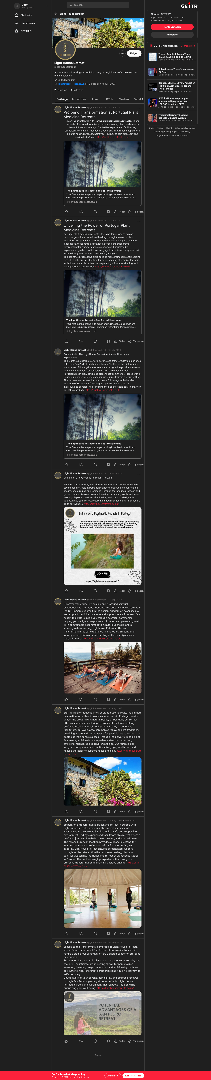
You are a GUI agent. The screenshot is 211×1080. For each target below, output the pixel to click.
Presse (160, 128)
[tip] (99, 212)
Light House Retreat (75, 107)
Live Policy (185, 131)
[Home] (172, 5)
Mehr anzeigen (188, 46)
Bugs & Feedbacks (165, 135)
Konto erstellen (133, 1075)
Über (151, 128)
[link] (114, 107)
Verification (182, 135)
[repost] (84, 212)
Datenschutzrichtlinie (185, 128)
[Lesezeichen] (108, 212)
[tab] (62, 99)
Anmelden (112, 1075)
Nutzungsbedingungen (165, 131)
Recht (169, 128)
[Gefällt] (70, 212)
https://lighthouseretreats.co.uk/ (113, 137)
